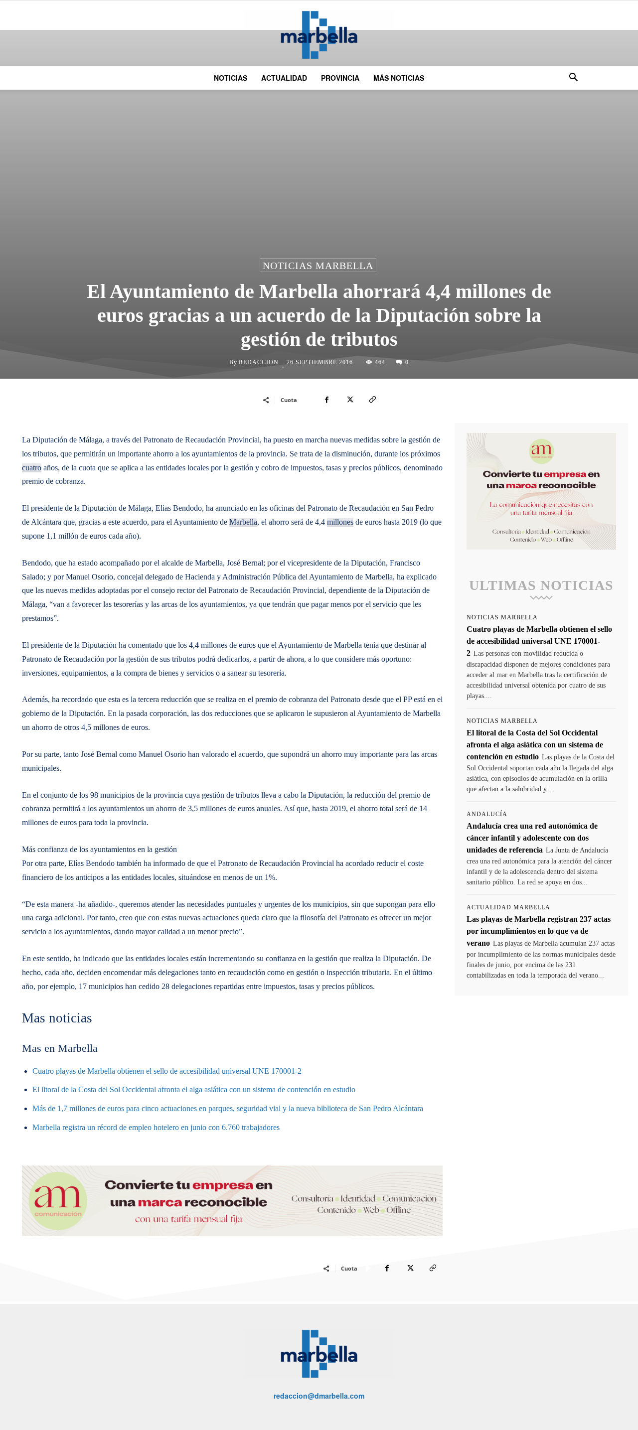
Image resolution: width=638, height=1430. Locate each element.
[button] (573, 78)
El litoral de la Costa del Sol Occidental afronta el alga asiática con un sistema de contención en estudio (193, 1089)
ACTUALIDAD (284, 78)
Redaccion (259, 362)
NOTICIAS (230, 78)
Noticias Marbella (318, 265)
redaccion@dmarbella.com (319, 1396)
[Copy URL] (372, 400)
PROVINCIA (340, 78)
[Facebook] (326, 400)
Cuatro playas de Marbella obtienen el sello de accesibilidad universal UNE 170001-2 (167, 1071)
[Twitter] (349, 400)
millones (340, 522)
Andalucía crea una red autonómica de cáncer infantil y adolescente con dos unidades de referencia (532, 838)
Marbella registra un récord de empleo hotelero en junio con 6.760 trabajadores (156, 1127)
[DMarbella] (319, 34)
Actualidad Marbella (508, 907)
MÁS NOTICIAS (398, 78)
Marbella (243, 522)
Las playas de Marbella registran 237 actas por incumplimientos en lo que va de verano (539, 931)
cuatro (31, 467)
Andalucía (487, 814)
